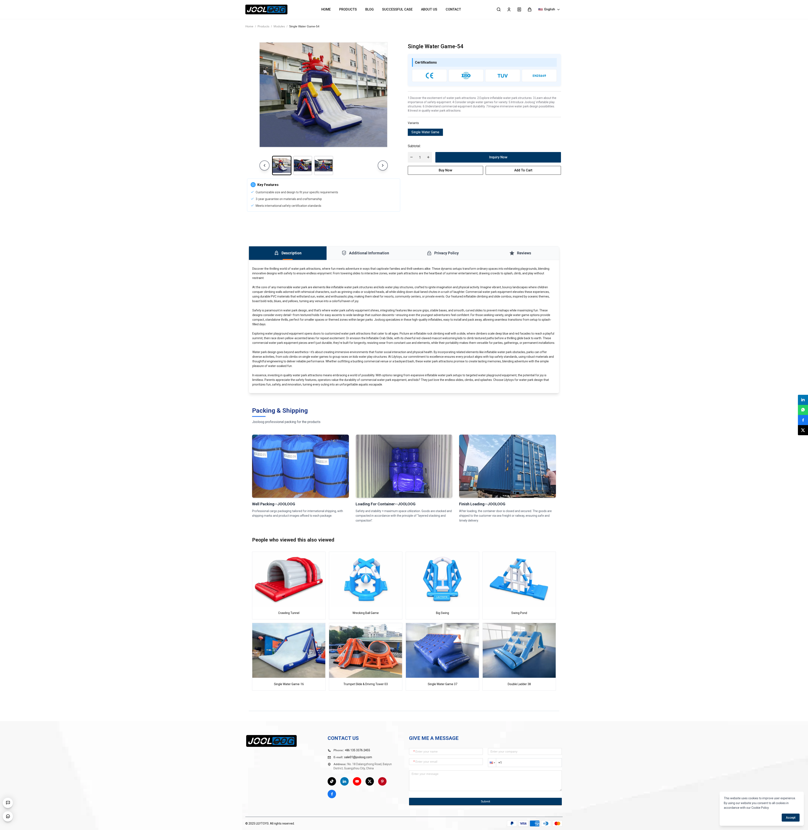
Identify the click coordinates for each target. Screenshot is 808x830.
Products (263, 26)
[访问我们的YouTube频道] (357, 781)
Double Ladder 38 (519, 684)
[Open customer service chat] (8, 816)
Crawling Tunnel (288, 613)
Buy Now (445, 170)
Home (249, 26)
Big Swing (442, 613)
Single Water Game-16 (289, 684)
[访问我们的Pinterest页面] (382, 781)
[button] (529, 9)
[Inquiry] (519, 9)
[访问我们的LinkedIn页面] (344, 781)
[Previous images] (264, 165)
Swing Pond (519, 613)
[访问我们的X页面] (369, 781)
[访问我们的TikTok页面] (332, 781)
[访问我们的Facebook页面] (332, 794)
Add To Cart (523, 170)
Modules (279, 26)
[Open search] (499, 9)
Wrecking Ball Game (365, 613)
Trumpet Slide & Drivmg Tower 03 (365, 684)
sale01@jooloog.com (358, 757)
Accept (790, 817)
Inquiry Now (498, 157)
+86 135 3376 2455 (357, 750)
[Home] (266, 10)
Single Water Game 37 (442, 684)
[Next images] (383, 165)
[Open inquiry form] (8, 803)
